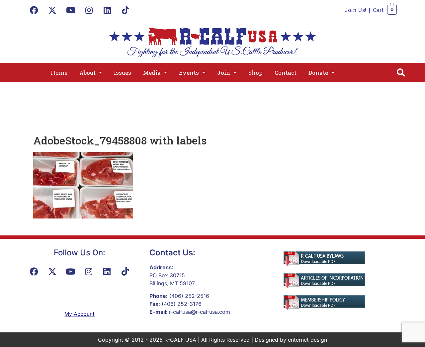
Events (189, 72)
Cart (378, 9)
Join (223, 72)
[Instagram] (89, 10)
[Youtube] (70, 10)
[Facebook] (34, 10)
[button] (90, 72)
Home (59, 72)
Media (152, 72)
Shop (255, 72)
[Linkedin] (107, 10)
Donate (318, 72)
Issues (122, 72)
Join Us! (355, 9)
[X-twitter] (52, 10)
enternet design (307, 339)
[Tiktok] (125, 10)
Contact (286, 72)
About (87, 72)
